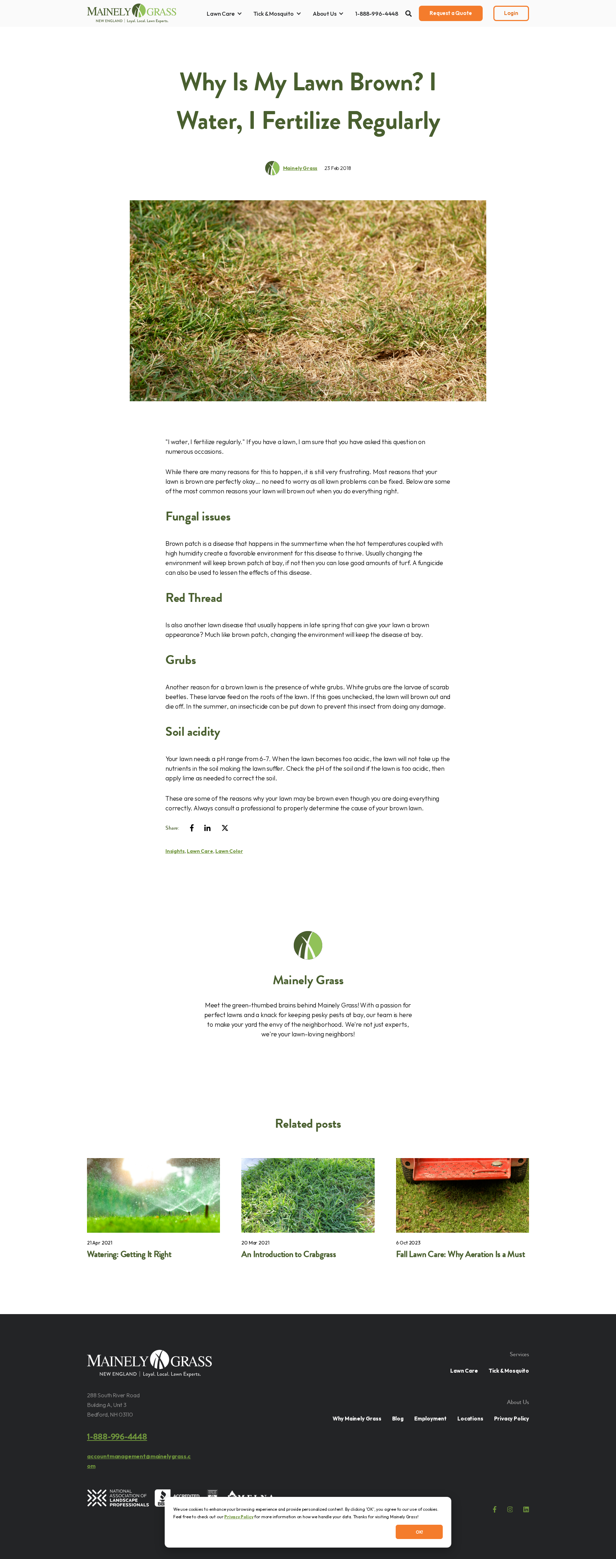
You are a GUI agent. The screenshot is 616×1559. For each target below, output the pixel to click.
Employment (430, 1418)
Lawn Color (229, 851)
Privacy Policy (238, 1516)
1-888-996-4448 (376, 13)
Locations (470, 1418)
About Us (325, 13)
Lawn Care (220, 13)
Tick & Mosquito (273, 13)
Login (511, 13)
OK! (419, 1532)
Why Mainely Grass (357, 1418)
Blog (398, 1418)
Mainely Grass (300, 168)
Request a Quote (451, 13)
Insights (175, 851)
